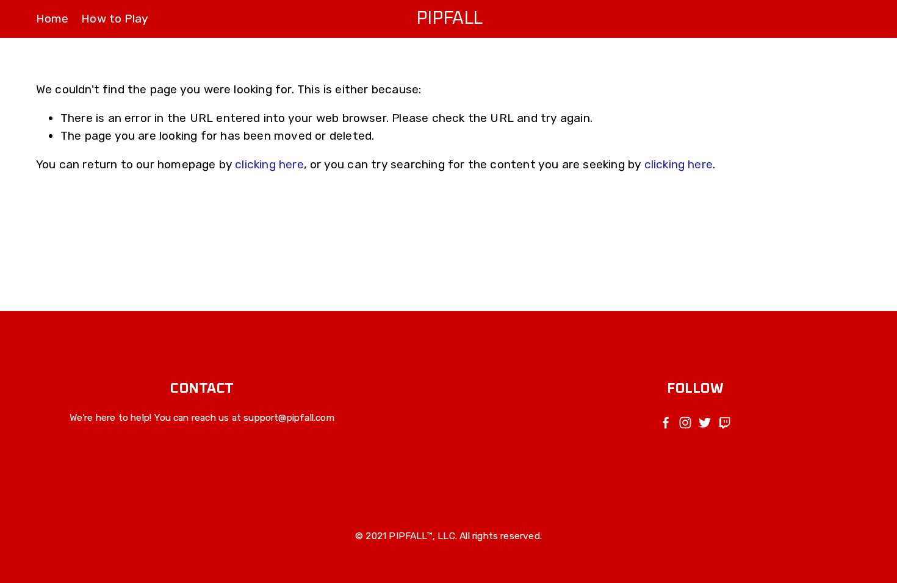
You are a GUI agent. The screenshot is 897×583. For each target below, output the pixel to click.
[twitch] (724, 423)
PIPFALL (449, 18)
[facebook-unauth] (666, 423)
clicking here (269, 164)
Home (52, 19)
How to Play (114, 19)
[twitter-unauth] (705, 423)
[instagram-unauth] (685, 423)
